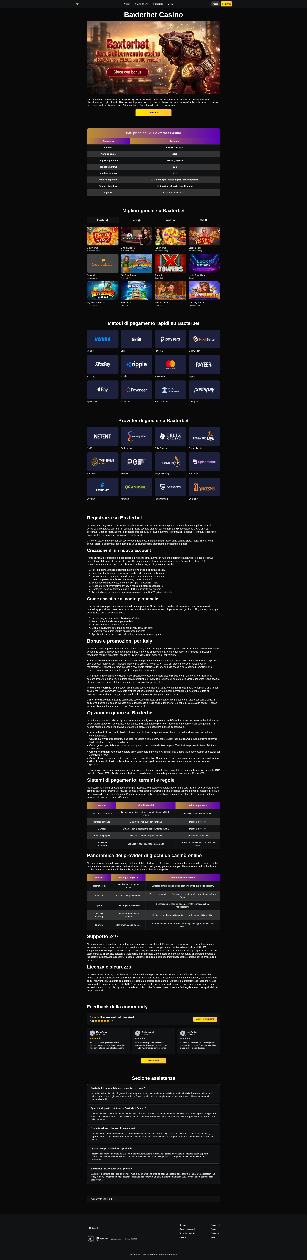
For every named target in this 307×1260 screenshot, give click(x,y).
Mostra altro (153, 1061)
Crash (168, 220)
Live (135, 220)
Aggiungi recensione (205, 1019)
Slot (202, 220)
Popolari (101, 220)
